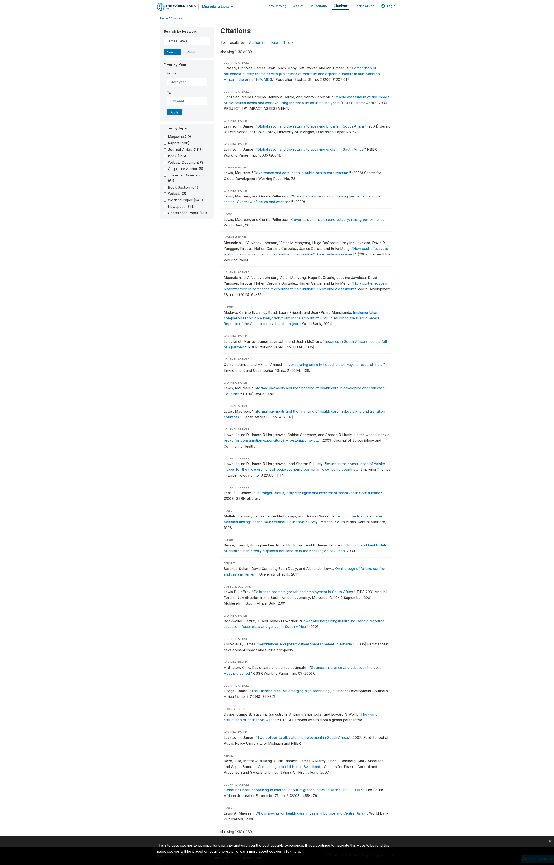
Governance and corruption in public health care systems (301, 173)
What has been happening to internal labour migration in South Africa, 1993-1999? (293, 790)
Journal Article (185, 149)
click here (292, 851)
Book (177, 156)
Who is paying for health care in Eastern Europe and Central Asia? (310, 813)
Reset (191, 52)
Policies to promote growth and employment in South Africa (303, 592)
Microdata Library (217, 6)
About (298, 6)
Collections (318, 6)
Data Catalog (276, 6)
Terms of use (364, 6)
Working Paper (185, 200)
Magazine (179, 136)
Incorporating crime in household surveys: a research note (334, 364)
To (169, 92)
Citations (341, 5)
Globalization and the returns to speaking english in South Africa (310, 149)
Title (287, 42)
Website (177, 193)
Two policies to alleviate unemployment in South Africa (302, 737)
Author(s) (257, 42)
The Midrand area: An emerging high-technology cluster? (298, 691)
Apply (175, 112)
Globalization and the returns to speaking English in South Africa (310, 126)
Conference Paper (187, 213)
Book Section (183, 187)
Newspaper (181, 206)
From (171, 73)
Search (172, 52)
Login (391, 6)
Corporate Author (185, 169)
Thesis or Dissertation (186, 178)
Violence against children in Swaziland (289, 767)
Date (274, 42)
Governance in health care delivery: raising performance (337, 219)
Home (164, 18)
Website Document (186, 162)
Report (179, 143)
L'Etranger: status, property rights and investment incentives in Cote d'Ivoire (317, 493)
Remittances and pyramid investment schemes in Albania (305, 644)
